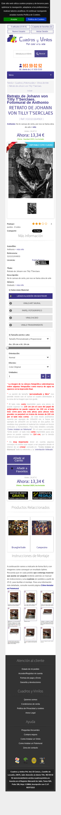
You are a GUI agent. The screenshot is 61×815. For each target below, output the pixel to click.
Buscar (42, 54)
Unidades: (13, 372)
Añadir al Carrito (18, 459)
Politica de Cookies (36, 19)
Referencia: (12, 253)
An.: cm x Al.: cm (19, 344)
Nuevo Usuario (18, 31)
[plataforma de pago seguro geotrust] (42, 760)
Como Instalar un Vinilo (31, 739)
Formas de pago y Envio (30, 678)
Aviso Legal (30, 713)
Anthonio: (11, 124)
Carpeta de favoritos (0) (42, 27)
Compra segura (30, 734)
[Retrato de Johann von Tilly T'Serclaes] (32, 213)
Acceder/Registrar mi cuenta (30, 673)
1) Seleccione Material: (19, 290)
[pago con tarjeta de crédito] (17, 760)
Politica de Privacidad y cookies (30, 708)
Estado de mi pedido (30, 669)
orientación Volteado (44, 449)
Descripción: (12, 275)
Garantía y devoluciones (30, 682)
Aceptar (14, 19)
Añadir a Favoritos (22, 470)
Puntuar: (11, 224)
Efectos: (12, 363)
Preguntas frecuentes (30, 730)
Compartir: (12, 231)
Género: (10, 282)
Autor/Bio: (11, 246)
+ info (33, 127)
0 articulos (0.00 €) (19, 27)
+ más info (19, 249)
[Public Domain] (42, 264)
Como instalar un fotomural (19, 429)
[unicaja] (26, 760)
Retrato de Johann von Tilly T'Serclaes (25, 86)
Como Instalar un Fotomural (30, 743)
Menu (11, 75)
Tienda (10, 82)
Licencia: (11, 260)
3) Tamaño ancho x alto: (19, 335)
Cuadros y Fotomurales (25, 82)
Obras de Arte (42, 82)
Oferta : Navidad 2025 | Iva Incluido (30, 139)
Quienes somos (30, 700)
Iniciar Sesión (42, 31)
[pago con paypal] (34, 760)
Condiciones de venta (30, 704)
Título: (10, 268)
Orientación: (14, 353)
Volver (29, 90)
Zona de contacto (30, 748)
